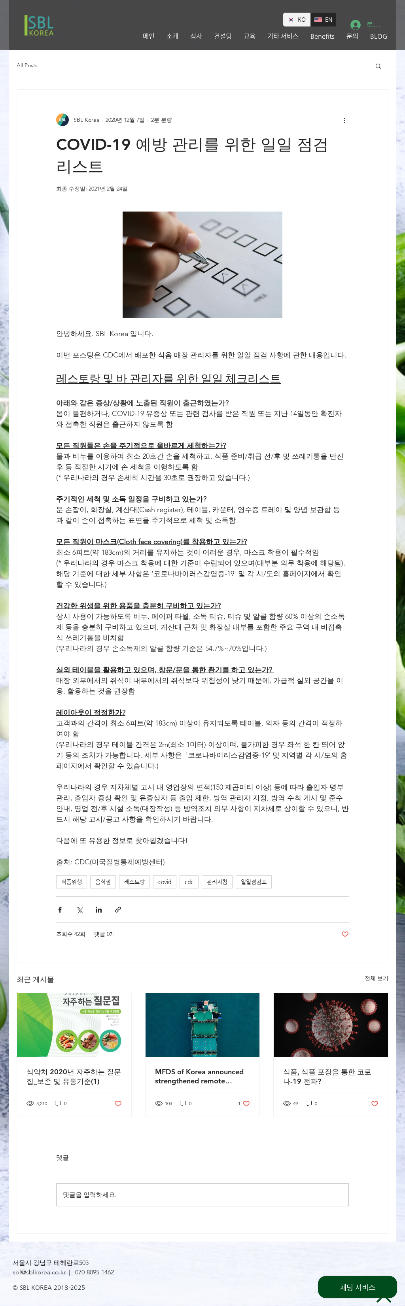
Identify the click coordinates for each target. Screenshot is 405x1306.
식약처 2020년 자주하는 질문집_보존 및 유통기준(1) (73, 1076)
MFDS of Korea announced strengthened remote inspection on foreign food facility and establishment (199, 1076)
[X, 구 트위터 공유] (79, 909)
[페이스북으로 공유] (60, 909)
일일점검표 (254, 882)
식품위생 (71, 882)
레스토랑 (134, 882)
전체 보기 (376, 978)
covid (164, 882)
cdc (189, 882)
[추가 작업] (344, 120)
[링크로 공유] (118, 909)
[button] (378, 65)
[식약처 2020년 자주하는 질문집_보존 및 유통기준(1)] (74, 1025)
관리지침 (217, 882)
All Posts (27, 65)
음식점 (103, 882)
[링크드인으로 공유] (98, 909)
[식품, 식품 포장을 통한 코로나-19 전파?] (331, 1025)
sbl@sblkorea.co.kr (39, 1272)
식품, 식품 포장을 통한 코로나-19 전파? (327, 1076)
